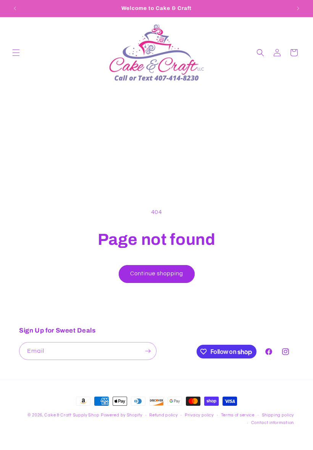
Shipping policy (278, 415)
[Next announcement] (298, 8)
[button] (16, 52)
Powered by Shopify (121, 415)
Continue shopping (156, 273)
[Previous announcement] (14, 8)
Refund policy (163, 415)
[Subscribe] (147, 351)
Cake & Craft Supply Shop (71, 415)
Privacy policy (199, 415)
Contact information (272, 423)
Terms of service (238, 415)
